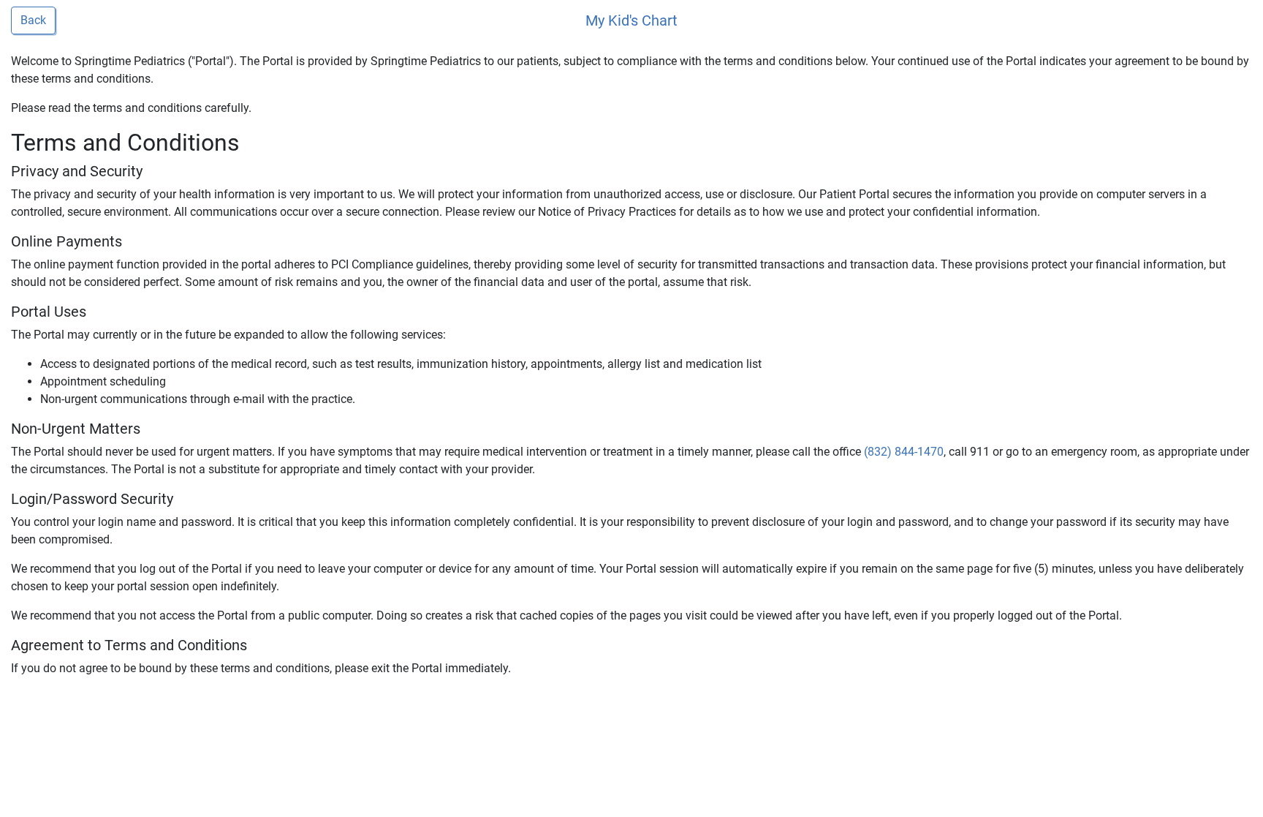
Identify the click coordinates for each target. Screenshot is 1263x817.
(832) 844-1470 (904, 452)
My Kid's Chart (631, 20)
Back (33, 20)
